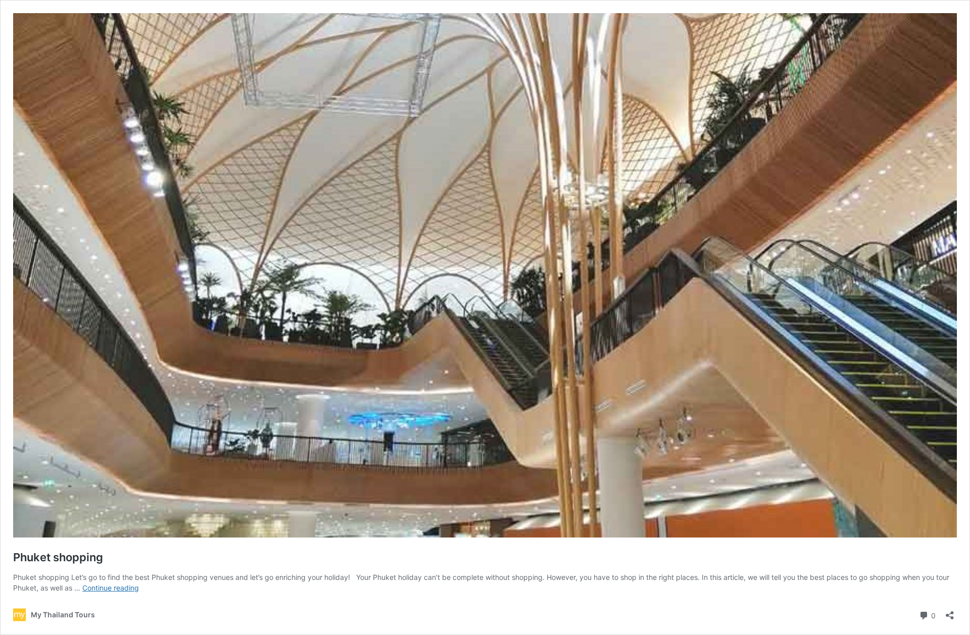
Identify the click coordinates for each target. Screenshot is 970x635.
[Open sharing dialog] (950, 612)
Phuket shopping (58, 557)
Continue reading (110, 587)
